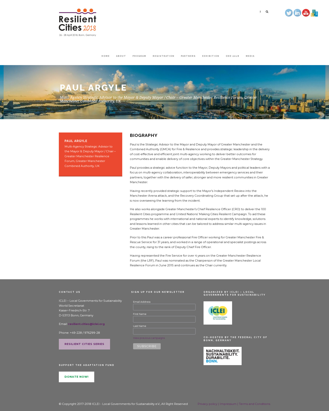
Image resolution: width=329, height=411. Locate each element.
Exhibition (210, 56)
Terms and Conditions (254, 404)
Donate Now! (77, 376)
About (121, 56)
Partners (188, 56)
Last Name (139, 325)
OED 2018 (232, 56)
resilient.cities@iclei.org (86, 324)
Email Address (141, 301)
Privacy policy (208, 404)
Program (139, 56)
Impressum (228, 404)
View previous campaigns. (149, 337)
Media (250, 56)
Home (105, 56)
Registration (163, 56)
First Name (139, 313)
